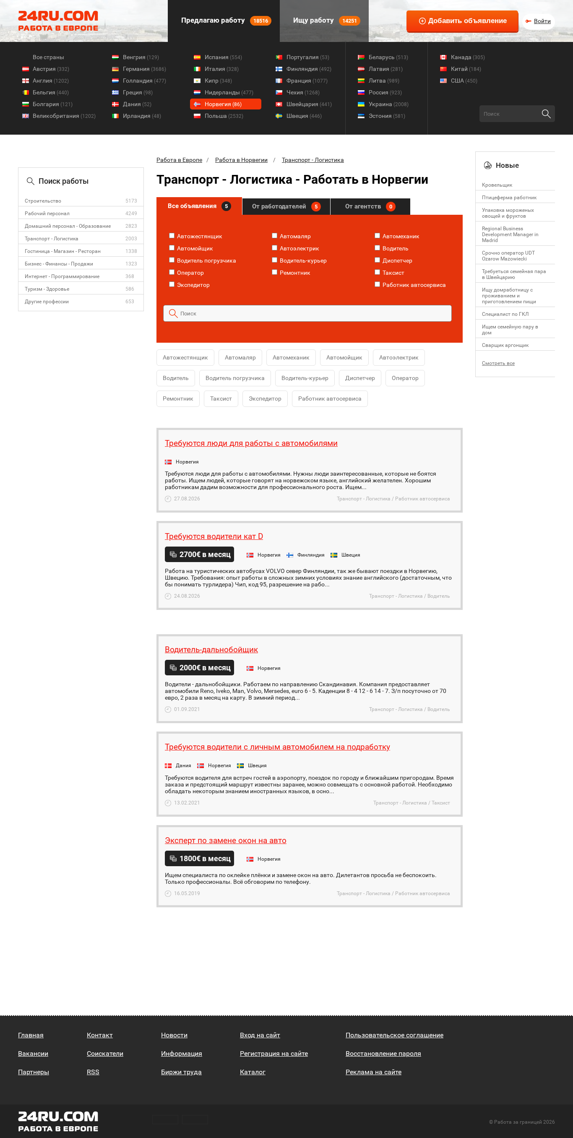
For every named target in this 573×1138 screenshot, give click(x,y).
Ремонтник (294, 272)
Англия (51, 80)
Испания (223, 57)
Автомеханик (400, 236)
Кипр (218, 80)
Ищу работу (324, 20)
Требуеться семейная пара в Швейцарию (514, 274)
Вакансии (33, 1053)
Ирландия (142, 115)
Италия (222, 68)
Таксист (392, 272)
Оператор (190, 272)
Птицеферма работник (509, 198)
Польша (224, 115)
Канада (468, 57)
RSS (93, 1072)
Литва (384, 80)
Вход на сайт (260, 1035)
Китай (466, 68)
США (464, 80)
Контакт (100, 1035)
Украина (389, 104)
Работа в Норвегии (241, 159)
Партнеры (33, 1072)
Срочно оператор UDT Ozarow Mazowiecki (508, 256)
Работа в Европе (179, 159)
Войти (542, 21)
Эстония (387, 115)
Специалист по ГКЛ (505, 314)
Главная (31, 1035)
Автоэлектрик (299, 248)
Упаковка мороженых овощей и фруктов (508, 213)
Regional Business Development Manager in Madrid (510, 234)
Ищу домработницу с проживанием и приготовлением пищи (509, 296)
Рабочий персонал (47, 213)
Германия (144, 68)
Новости (174, 1035)
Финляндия (308, 68)
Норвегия (223, 104)
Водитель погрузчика (206, 260)
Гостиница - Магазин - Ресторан (63, 251)
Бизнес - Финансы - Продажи (59, 264)
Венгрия (141, 57)
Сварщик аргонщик (505, 345)
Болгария (53, 104)
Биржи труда (181, 1072)
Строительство (43, 201)
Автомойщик (194, 248)
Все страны (48, 57)
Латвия (386, 68)
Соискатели (105, 1053)
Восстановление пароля (383, 1053)
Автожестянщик (199, 236)
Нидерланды (229, 92)
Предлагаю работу (224, 20)
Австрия (51, 68)
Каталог (253, 1072)
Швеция (304, 115)
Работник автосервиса (413, 284)
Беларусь (388, 57)
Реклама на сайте (373, 1072)
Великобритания (64, 115)
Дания (137, 104)
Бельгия (51, 92)
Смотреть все (498, 363)
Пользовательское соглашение (394, 1035)
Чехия (303, 92)
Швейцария (309, 104)
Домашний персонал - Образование (68, 226)
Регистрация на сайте (274, 1053)
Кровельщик (497, 185)
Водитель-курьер (303, 260)
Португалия (307, 57)
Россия (385, 92)
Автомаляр (295, 236)
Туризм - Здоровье (47, 289)
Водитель (395, 248)
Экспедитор (193, 284)
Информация (181, 1053)
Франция (307, 80)
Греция (138, 92)
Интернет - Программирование (62, 276)
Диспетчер (396, 260)
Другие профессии (47, 302)
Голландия (144, 80)
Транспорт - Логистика (51, 239)
